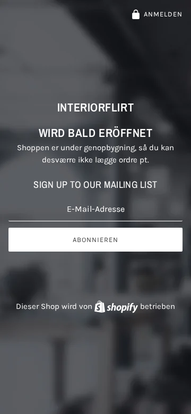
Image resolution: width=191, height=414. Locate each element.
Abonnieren (95, 240)
